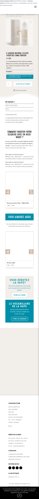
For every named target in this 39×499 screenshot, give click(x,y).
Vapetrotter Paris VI (13, 477)
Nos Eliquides (13, 409)
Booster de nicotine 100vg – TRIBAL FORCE (18, 203)
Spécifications (11, 105)
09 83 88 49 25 (19, 443)
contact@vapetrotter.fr (19, 446)
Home (7, 14)
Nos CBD (11, 412)
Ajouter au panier (23, 84)
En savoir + (9, 71)
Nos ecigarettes (14, 407)
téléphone (18, 390)
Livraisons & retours (15, 454)
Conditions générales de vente (19, 456)
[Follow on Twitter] (13, 467)
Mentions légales (14, 459)
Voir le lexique (19, 319)
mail (25, 390)
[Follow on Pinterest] (20, 467)
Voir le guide (20, 295)
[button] (35, 5)
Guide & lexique (13, 422)
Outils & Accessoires (15, 417)
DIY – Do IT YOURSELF (15, 420)
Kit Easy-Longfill (11, 262)
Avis (7, 109)
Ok (19, 495)
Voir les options (19, 200)
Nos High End (12, 414)
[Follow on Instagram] (17, 467)
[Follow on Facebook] (9, 467)
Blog (10, 426)
